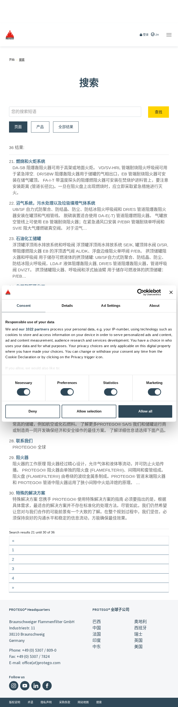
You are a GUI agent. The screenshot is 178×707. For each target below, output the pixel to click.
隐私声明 (46, 702)
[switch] (67, 392)
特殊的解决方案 (30, 493)
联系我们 (24, 441)
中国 (96, 628)
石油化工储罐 (28, 238)
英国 (138, 640)
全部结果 (65, 127)
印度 (96, 640)
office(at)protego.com (41, 662)
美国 (138, 646)
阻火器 (22, 457)
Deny (33, 411)
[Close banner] (171, 292)
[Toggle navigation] (169, 35)
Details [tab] (67, 306)
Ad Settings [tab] (110, 306)
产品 (40, 127)
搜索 (99, 702)
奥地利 (140, 621)
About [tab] (154, 306)
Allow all (145, 411)
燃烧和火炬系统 (30, 161)
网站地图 (83, 702)
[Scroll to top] (171, 700)
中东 (96, 646)
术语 (30, 702)
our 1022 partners (34, 329)
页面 (18, 127)
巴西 (96, 621)
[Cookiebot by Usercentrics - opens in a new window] (140, 292)
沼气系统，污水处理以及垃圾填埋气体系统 (55, 203)
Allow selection (89, 411)
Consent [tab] (24, 306)
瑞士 (138, 634)
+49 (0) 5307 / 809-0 (39, 650)
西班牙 (140, 628)
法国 (96, 634)
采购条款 (64, 702)
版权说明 (14, 702)
